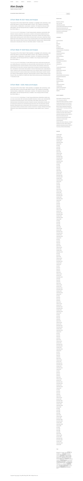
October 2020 (59, 215)
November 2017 (59, 261)
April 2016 (58, 281)
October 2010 (59, 385)
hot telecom (36, 67)
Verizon (65, 465)
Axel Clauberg (25, 98)
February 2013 (59, 341)
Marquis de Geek (33, 37)
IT (56, 65)
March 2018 (58, 256)
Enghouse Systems (14, 102)
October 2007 (59, 441)
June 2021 (58, 203)
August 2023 (58, 162)
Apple (66, 452)
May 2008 (58, 430)
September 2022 (59, 179)
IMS (60, 456)
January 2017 (58, 275)
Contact (36, 1)
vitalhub (34, 41)
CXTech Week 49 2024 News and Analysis (64, 26)
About (22, 1)
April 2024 (58, 150)
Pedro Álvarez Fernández (46, 38)
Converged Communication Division (17, 100)
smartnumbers (33, 71)
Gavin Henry (20, 67)
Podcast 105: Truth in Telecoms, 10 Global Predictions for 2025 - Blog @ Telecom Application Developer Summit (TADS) (64, 112)
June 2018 (58, 255)
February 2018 (59, 258)
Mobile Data (58, 68)
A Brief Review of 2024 (60, 24)
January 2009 (58, 417)
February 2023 (59, 172)
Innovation (58, 62)
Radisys (11, 40)
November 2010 (59, 383)
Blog (17, 1)
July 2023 (58, 164)
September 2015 (59, 292)
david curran (46, 65)
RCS (63, 457)
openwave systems (24, 106)
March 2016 (58, 283)
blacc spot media (32, 64)
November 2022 (59, 176)
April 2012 (58, 356)
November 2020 (59, 214)
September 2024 (59, 142)
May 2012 (58, 355)
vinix (18, 75)
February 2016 (59, 284)
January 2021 (58, 211)
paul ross (29, 38)
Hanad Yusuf (14, 103)
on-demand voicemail (42, 105)
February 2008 (59, 435)
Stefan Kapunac (39, 71)
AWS (21, 98)
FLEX (17, 67)
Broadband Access (59, 48)
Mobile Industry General (61, 70)
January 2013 (58, 342)
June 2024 (58, 147)
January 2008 (58, 436)
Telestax (58, 464)
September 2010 (59, 386)
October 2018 (59, 250)
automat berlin (44, 32)
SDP (70, 457)
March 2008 (58, 433)
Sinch (61, 458)
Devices (57, 57)
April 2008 (58, 431)
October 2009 (59, 403)
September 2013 (59, 330)
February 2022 (59, 190)
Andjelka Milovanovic (16, 64)
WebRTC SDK (26, 75)
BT (71, 452)
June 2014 (58, 316)
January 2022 (58, 192)
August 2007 (58, 444)
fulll (42, 35)
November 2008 (59, 421)
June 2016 (58, 278)
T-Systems (39, 106)
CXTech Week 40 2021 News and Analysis (24, 20)
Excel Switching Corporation (23, 102)
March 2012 (58, 358)
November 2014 (59, 308)
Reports (29, 1)
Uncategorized (59, 85)
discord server (34, 35)
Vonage (35, 108)
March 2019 (58, 245)
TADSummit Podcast (60, 84)
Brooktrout (35, 98)
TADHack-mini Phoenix (46, 106)
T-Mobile (58, 460)
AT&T (68, 452)
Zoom (42, 108)
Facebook (40, 35)
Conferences (58, 51)
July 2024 (58, 145)
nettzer (11, 70)
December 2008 (59, 419)
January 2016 (58, 286)
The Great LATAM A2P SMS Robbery (63, 126)
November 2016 (59, 276)
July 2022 (58, 183)
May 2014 (58, 317)
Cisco (61, 454)
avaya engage (17, 98)
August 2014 (58, 312)
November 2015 (59, 289)
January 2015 (58, 305)
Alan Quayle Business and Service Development (16, 6)
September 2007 (59, 442)
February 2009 (59, 416)
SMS (63, 458)
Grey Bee (45, 102)
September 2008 (59, 424)
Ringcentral (66, 457)
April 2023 (58, 168)
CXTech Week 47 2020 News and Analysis (24, 50)
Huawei (57, 456)
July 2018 (58, 253)
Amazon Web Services (34, 97)
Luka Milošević (15, 68)
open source (24, 38)
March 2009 (58, 414)
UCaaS (16, 108)
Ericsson (69, 454)
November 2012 (59, 345)
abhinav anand (33, 62)
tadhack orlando (40, 40)
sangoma (22, 71)
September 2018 (59, 251)
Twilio (15, 75)
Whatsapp (68, 466)
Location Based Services (61, 67)
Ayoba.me (16, 33)
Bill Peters (58, 43)
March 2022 (58, 189)
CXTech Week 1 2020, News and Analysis (23, 85)
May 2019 (58, 242)
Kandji (25, 37)
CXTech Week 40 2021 (27, 35)
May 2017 (58, 269)
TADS (57, 82)
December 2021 (59, 194)
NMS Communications (33, 105)
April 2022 (58, 187)
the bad (48, 73)
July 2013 (58, 333)
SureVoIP (44, 71)
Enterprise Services (60, 59)
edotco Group (41, 100)
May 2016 (58, 280)
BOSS (57, 45)
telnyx (62, 463)
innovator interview (43, 67)
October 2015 (59, 291)
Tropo (64, 464)
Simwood (58, 458)
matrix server (39, 37)
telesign (45, 73)
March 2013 (58, 339)
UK (26, 41)
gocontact (25, 67)
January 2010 (58, 399)
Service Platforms (59, 79)
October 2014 (59, 309)
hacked (45, 35)
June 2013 (58, 334)
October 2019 (59, 234)
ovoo (34, 70)
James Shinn (43, 103)
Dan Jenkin (34, 65)
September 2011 (59, 367)
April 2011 (58, 375)
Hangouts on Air (20, 103)
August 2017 (58, 264)
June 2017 (58, 267)
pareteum (37, 70)
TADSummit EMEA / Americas (34, 73)
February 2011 (59, 378)
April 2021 (58, 206)
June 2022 (58, 184)
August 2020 (58, 219)
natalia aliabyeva (47, 68)
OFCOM (19, 38)
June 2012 (58, 353)
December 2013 (59, 325)
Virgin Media (29, 41)
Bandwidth (30, 98)
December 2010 (59, 381)
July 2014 (58, 314)
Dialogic (37, 100)
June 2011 (58, 372)
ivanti (37, 103)
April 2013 (58, 338)
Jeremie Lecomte (20, 37)
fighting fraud (13, 67)
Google (62, 455)
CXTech (30, 65)
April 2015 (58, 300)
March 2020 (58, 226)
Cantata (39, 98)
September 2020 (59, 217)
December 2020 (59, 212)
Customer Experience (60, 53)
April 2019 (58, 244)
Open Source (58, 71)
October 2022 (59, 178)
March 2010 (58, 395)
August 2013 (58, 331)
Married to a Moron (60, 21)
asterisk (45, 97)
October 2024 (59, 140)
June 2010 (58, 391)
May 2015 (58, 298)
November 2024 (59, 139)
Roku (15, 40)
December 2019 (59, 231)
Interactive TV (59, 64)
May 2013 (58, 336)
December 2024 (59, 137)
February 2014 (59, 322)
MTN (17, 38)
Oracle (57, 457)
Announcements (59, 40)
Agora (37, 62)
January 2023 (58, 173)
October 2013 (59, 328)
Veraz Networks (31, 108)
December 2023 (59, 156)
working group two (39, 75)
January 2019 (58, 248)
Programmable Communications (62, 75)
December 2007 (59, 438)
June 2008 (58, 428)
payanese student (34, 38)
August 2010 (58, 388)
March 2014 (58, 320)
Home (11, 1)
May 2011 (58, 374)
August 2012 (58, 350)
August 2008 (58, 425)
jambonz (63, 456)
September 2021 (59, 198)
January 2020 (58, 230)
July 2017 (58, 266)
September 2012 (59, 348)
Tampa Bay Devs (19, 41)
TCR (66, 462)
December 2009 (59, 400)
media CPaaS (44, 37)
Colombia (32, 33)
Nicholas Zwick (26, 105)
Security (58, 78)
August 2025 (58, 136)
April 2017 (58, 270)
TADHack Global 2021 (32, 40)
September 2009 (59, 405)
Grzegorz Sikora (31, 67)
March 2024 (58, 151)
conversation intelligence (18, 35)
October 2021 (59, 197)
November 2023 (59, 158)
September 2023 (59, 161)
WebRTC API (21, 75)
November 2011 (59, 364)
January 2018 (58, 259)
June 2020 (58, 222)
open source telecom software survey (25, 70)
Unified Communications (61, 87)
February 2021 (59, 209)
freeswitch (31, 102)
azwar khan (21, 33)
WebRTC (39, 108)
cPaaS (47, 64)
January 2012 (58, 361)
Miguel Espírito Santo (39, 68)
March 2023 (58, 170)
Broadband (58, 46)
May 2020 (58, 223)
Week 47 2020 (32, 75)
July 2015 (58, 295)
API (57, 42)
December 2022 (59, 175)
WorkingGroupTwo (46, 75)
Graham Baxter (41, 102)
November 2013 (59, 327)
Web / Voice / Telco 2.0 (60, 89)
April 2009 (58, 413)
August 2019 (58, 237)
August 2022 (58, 181)
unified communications (23, 108)
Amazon (58, 452)
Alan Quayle (17, 475)
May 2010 (58, 392)
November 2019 (59, 233)
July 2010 (58, 389)
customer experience (25, 65)
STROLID (22, 40)
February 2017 (59, 273)
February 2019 (59, 247)
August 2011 (58, 369)
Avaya (13, 98)
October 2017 (59, 262)
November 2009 (59, 402)
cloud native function (40, 64)
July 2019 (58, 239)
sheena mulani (27, 71)
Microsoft (68, 456)
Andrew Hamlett (33, 32)
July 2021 (58, 201)
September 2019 (59, 236)
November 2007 (59, 439)
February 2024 (59, 153)
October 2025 (59, 134)
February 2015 (59, 303)
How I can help (59, 23)
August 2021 (58, 200)
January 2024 (58, 154)
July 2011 (58, 370)
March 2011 (58, 377)
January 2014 (58, 323)
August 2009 (58, 406)
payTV (39, 38)
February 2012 (59, 359)
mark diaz (33, 68)
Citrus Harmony (27, 33)
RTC (19, 71)
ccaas (42, 98)
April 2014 (58, 319)
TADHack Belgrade (19, 73)
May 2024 (58, 148)
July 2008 (58, 427)
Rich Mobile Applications (61, 76)
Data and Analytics (60, 56)
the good (12, 75)
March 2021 (58, 208)
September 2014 (59, 311)
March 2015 (58, 302)
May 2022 (58, 186)
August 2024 (58, 143)
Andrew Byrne (41, 97)
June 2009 (58, 410)
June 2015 (58, 297)
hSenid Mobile (68, 455)
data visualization (40, 65)
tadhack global (69, 460)
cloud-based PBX (47, 98)
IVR (39, 103)
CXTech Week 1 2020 (31, 100)
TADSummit (26, 73)
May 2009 (58, 411)
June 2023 (58, 165)
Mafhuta (28, 37)
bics (28, 64)
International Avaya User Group (30, 103)
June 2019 (58, 240)
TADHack (14, 73)
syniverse (26, 40)
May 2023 (58, 167)
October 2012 (59, 347)
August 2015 (58, 294)
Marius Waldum (28, 68)
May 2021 (58, 204)
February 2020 (59, 228)
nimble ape (16, 70)
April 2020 (58, 225)
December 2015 (59, 287)
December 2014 (59, 306)
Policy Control (59, 73)
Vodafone (70, 465)
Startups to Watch (59, 81)
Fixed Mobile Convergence (61, 60)
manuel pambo (21, 68)
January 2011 (58, 380)
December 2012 (59, 344)
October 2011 (59, 366)
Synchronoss (34, 106)
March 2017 (58, 272)
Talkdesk (42, 73)
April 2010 (58, 394)
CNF (45, 64)
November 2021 (59, 195)
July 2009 (58, 408)
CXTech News (22, 32)
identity (14, 37)
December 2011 (59, 363)
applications (39, 32)
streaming (18, 40)
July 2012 (58, 352)
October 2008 (59, 422)
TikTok (24, 41)
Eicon (46, 100)
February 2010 (59, 397)
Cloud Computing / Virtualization (62, 49)
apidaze (63, 452)
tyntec (57, 465)
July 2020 (58, 220)
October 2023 (59, 159)
